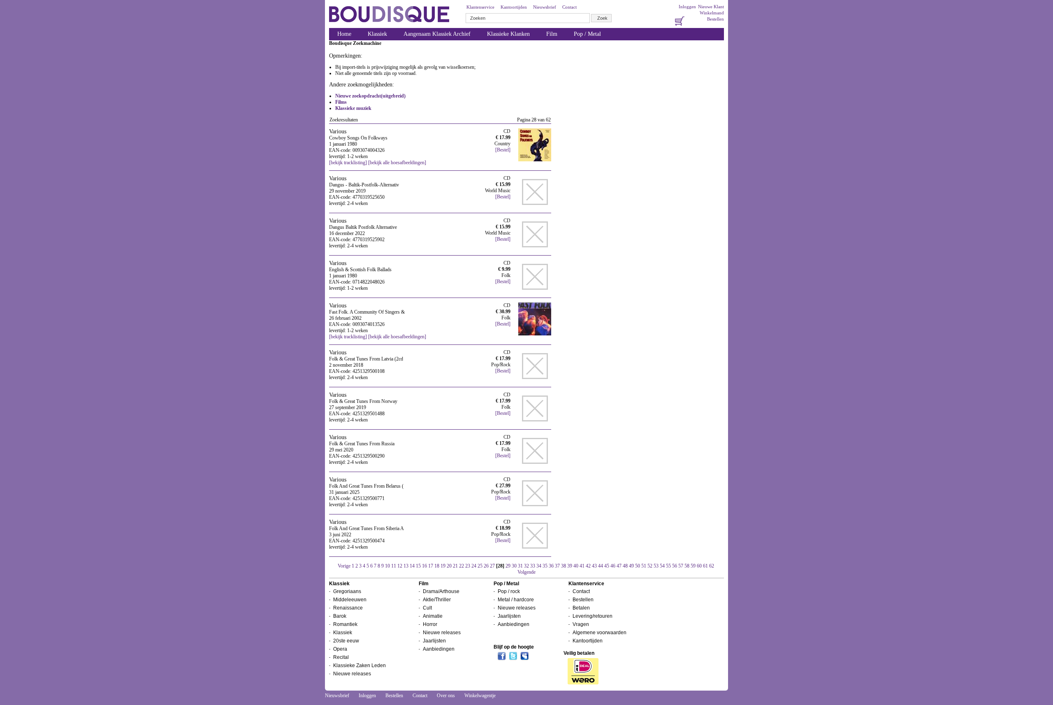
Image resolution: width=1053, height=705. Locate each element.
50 (637, 566)
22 (461, 566)
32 (526, 566)
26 (486, 566)
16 (424, 566)
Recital (341, 657)
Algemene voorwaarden (599, 632)
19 (443, 566)
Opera (340, 649)
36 (551, 566)
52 (649, 566)
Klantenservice (480, 7)
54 (662, 566)
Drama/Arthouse (441, 591)
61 (705, 566)
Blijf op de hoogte (514, 647)
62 (711, 566)
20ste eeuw (346, 641)
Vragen (581, 624)
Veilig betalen (579, 653)
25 (480, 566)
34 (538, 566)
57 (680, 566)
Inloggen (687, 6)
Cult (427, 608)
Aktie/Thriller (437, 600)
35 (545, 566)
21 (455, 566)
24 (473, 566)
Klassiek (377, 34)
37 (557, 566)
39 (569, 566)
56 (674, 566)
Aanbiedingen (439, 649)
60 (699, 566)
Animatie (433, 616)
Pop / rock (509, 591)
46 (612, 566)
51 (643, 566)
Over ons (446, 695)
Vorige (344, 566)
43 (594, 566)
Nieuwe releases (352, 674)
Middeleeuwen (349, 600)
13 (406, 566)
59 (693, 566)
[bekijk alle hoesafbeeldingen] (397, 162)
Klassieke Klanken (508, 34)
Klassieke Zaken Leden (359, 665)
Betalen (581, 608)
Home (344, 34)
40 (575, 566)
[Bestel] (502, 150)
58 (686, 566)
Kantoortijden (514, 7)
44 (600, 566)
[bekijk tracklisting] (348, 162)
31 (520, 566)
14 (412, 566)
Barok (339, 616)
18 (436, 566)
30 (514, 566)
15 (418, 566)
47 (619, 566)
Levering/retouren (592, 616)
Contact (569, 7)
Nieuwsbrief (544, 7)
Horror (430, 624)
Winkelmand (712, 12)
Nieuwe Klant (711, 6)
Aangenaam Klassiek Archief (437, 34)
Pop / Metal (587, 34)
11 (393, 566)
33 (532, 566)
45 (606, 566)
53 (656, 566)
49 (631, 566)
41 (582, 566)
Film (551, 34)
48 (625, 566)
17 (430, 566)
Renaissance (348, 608)
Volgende (526, 572)
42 (588, 566)
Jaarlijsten (434, 641)
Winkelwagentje (480, 695)
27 (492, 566)
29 (508, 566)
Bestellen (715, 18)
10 (387, 566)
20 (449, 566)
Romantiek (345, 624)
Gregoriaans (347, 591)
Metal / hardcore (516, 600)
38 (563, 566)
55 (668, 566)
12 (399, 566)
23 (467, 566)
